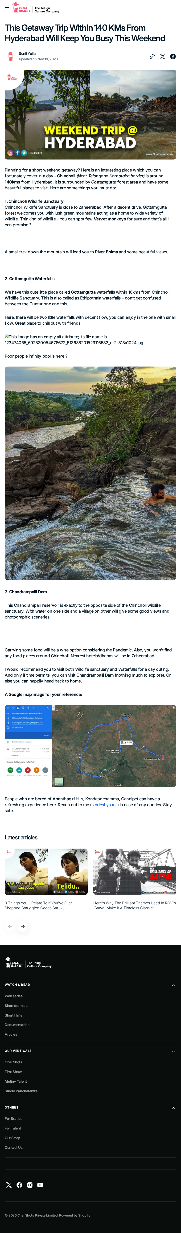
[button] (7, 7)
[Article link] (46, 882)
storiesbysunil (104, 804)
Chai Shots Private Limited (37, 1215)
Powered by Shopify (74, 1215)
